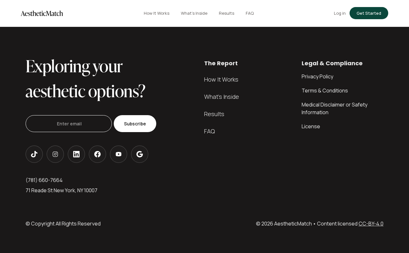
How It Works (221, 79)
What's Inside (221, 96)
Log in (340, 13)
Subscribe (135, 124)
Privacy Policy (317, 76)
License (311, 126)
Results (214, 114)
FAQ (209, 131)
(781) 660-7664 (44, 180)
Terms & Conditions (325, 90)
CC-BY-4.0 (371, 223)
